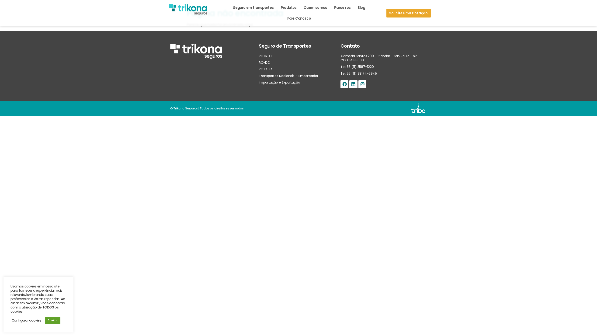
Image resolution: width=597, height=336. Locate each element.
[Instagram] (362, 84)
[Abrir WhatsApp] (585, 324)
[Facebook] (344, 84)
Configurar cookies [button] (26, 320)
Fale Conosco (299, 18)
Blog (361, 7)
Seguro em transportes (253, 7)
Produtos (289, 7)
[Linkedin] (353, 84)
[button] (408, 13)
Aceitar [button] (53, 320)
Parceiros (342, 7)
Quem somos (315, 7)
